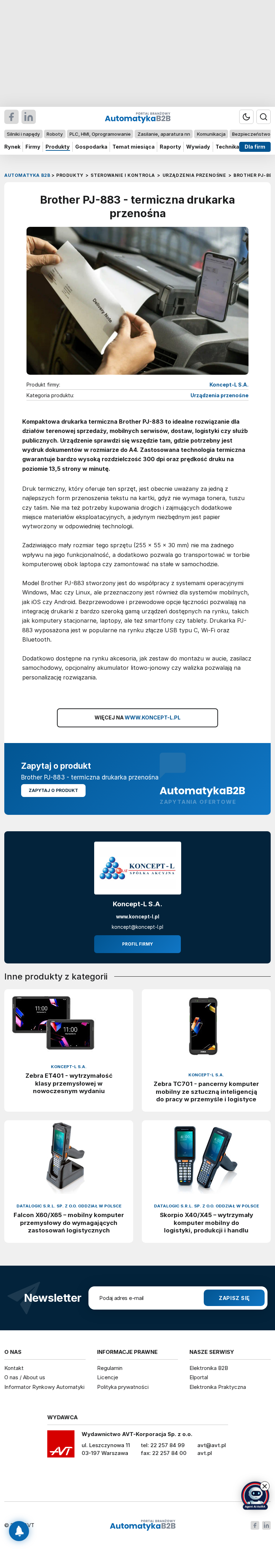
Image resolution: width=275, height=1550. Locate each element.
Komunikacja (211, 134)
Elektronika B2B (208, 1368)
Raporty (170, 147)
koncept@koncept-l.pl (137, 927)
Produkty (57, 147)
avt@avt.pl (211, 1445)
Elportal (198, 1377)
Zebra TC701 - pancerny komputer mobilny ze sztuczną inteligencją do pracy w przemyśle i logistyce (206, 1091)
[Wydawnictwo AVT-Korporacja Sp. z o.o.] (60, 1446)
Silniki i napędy (23, 134)
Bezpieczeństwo (251, 134)
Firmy (32, 147)
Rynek (12, 147)
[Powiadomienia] (19, 1531)
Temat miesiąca (133, 147)
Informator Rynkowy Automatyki (44, 1387)
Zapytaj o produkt (53, 790)
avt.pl (204, 1453)
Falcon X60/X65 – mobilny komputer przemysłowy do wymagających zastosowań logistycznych (69, 1222)
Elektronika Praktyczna (217, 1387)
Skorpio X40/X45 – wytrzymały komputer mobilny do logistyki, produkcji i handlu (206, 1222)
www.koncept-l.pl (137, 916)
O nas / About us (24, 1377)
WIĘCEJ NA (138, 717)
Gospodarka (91, 147)
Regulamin (109, 1368)
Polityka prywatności (123, 1387)
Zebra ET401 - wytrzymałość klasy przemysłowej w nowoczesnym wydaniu (68, 1083)
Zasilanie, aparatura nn (164, 134)
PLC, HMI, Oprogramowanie (100, 134)
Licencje (107, 1377)
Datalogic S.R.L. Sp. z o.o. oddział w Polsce (68, 1205)
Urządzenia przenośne (219, 395)
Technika (227, 147)
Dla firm (255, 147)
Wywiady (198, 147)
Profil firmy (137, 944)
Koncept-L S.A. (229, 385)
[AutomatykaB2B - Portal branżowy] (142, 1525)
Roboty (55, 134)
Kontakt (14, 1368)
